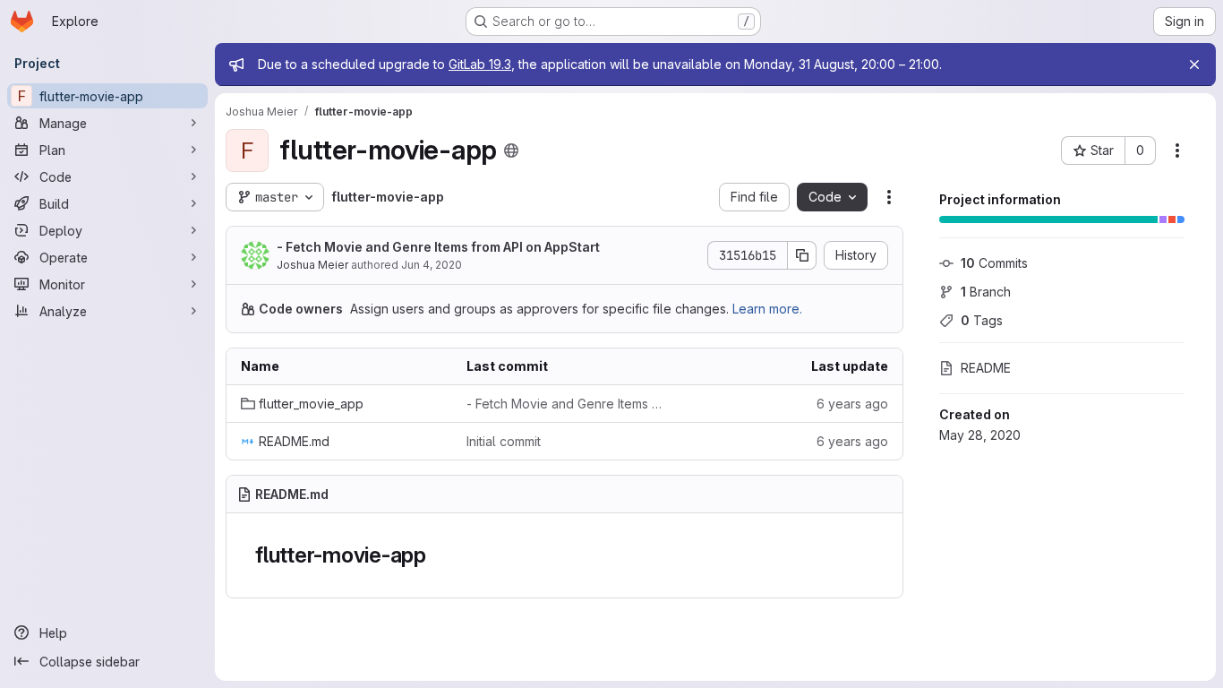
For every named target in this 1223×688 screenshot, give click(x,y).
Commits (994, 263)
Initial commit (503, 441)
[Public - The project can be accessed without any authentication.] (511, 150)
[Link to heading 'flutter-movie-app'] (437, 555)
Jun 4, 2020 (431, 264)
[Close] (1194, 64)
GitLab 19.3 (480, 64)
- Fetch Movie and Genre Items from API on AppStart (438, 246)
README (986, 367)
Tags (982, 320)
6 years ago (852, 403)
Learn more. (767, 308)
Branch (986, 291)
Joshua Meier (312, 264)
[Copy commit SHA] (802, 255)
